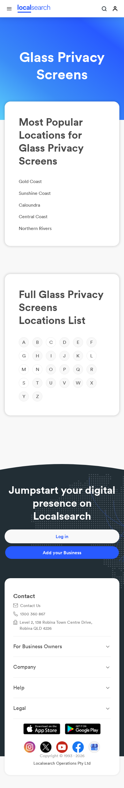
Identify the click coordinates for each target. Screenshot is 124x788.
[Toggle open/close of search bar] (104, 9)
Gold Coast (30, 181)
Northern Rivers (35, 228)
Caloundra (29, 205)
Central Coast (33, 216)
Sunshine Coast (35, 193)
